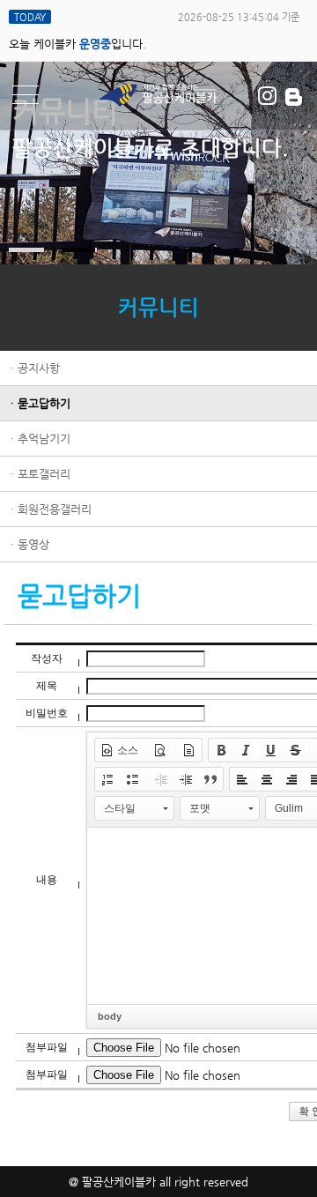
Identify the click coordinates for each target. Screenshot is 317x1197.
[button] (119, 750)
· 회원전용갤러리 (51, 509)
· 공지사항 (35, 368)
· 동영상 (30, 544)
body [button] (110, 1016)
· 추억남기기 (40, 438)
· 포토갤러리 (40, 473)
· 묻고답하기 (40, 403)
